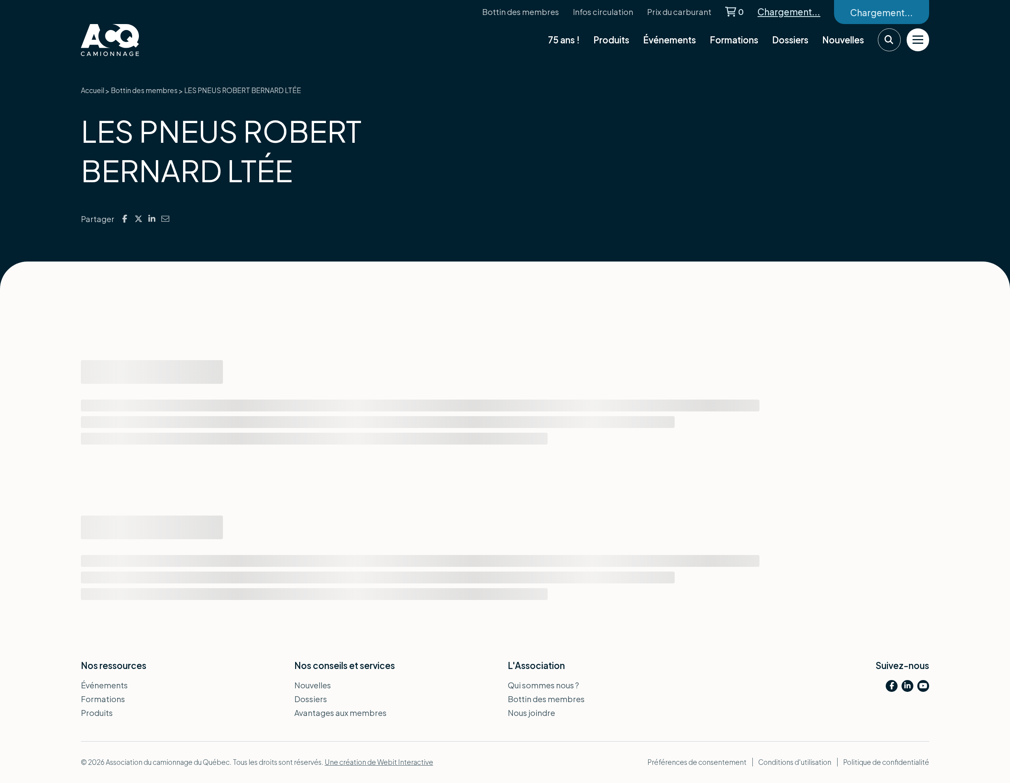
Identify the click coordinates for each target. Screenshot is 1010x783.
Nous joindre (531, 713)
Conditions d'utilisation (794, 762)
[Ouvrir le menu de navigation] (918, 39)
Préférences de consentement (696, 762)
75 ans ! (564, 39)
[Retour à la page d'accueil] (130, 40)
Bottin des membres (520, 12)
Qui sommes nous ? (543, 685)
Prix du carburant (679, 12)
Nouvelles (843, 39)
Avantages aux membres (340, 713)
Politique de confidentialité (886, 762)
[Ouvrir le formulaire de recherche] (889, 39)
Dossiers (790, 39)
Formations (734, 39)
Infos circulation (603, 12)
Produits (611, 39)
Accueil (92, 90)
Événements (669, 39)
